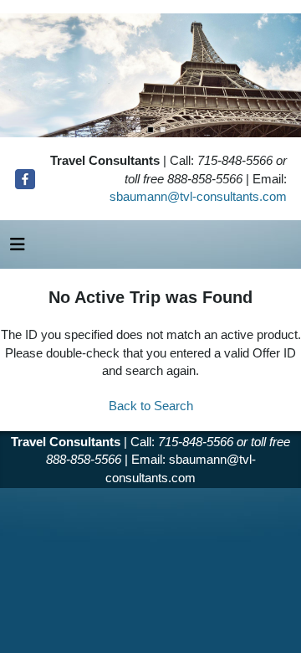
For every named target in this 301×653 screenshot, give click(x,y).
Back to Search (151, 405)
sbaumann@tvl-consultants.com (198, 196)
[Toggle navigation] (17, 248)
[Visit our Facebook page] (25, 179)
